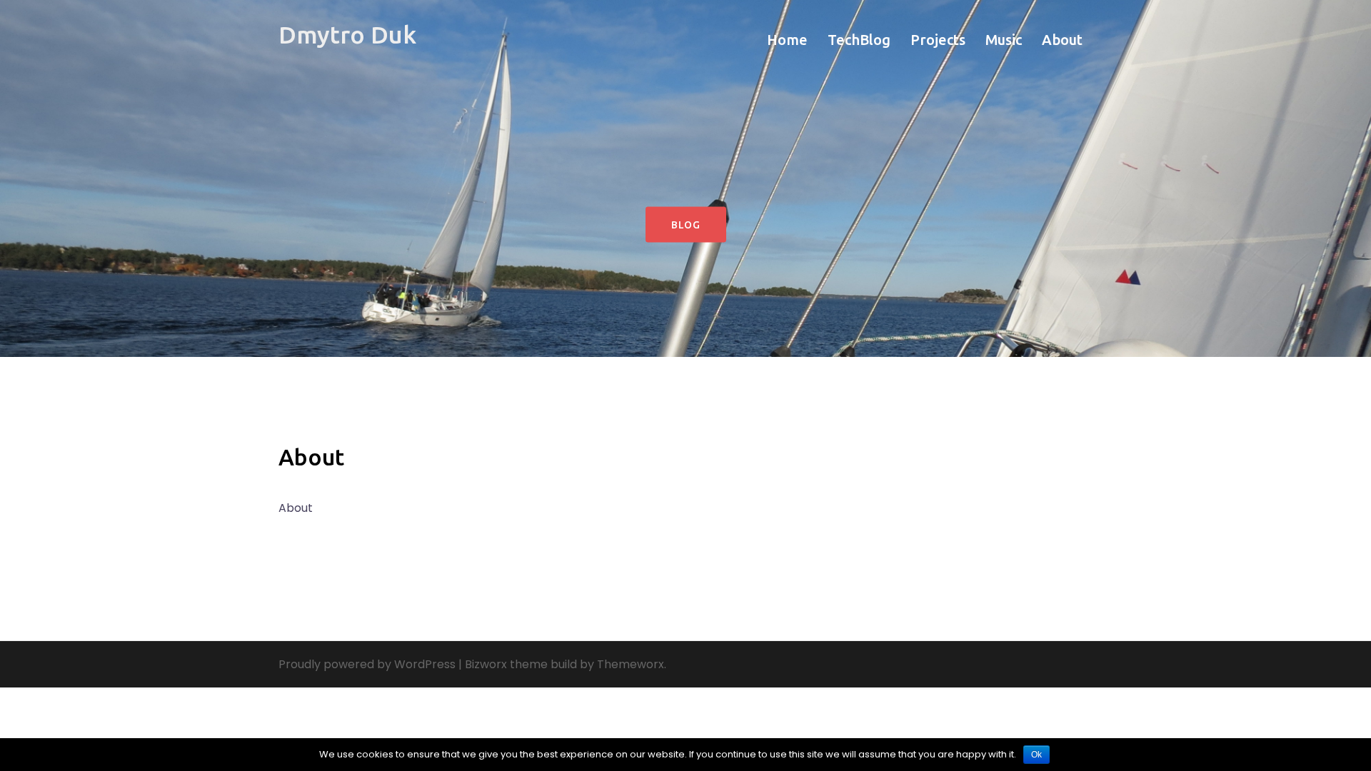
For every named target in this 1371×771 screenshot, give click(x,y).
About (1062, 39)
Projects (937, 39)
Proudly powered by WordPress (367, 664)
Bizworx (486, 664)
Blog (685, 225)
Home (787, 39)
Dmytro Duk (347, 34)
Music (1003, 39)
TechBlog (859, 39)
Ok (1036, 755)
